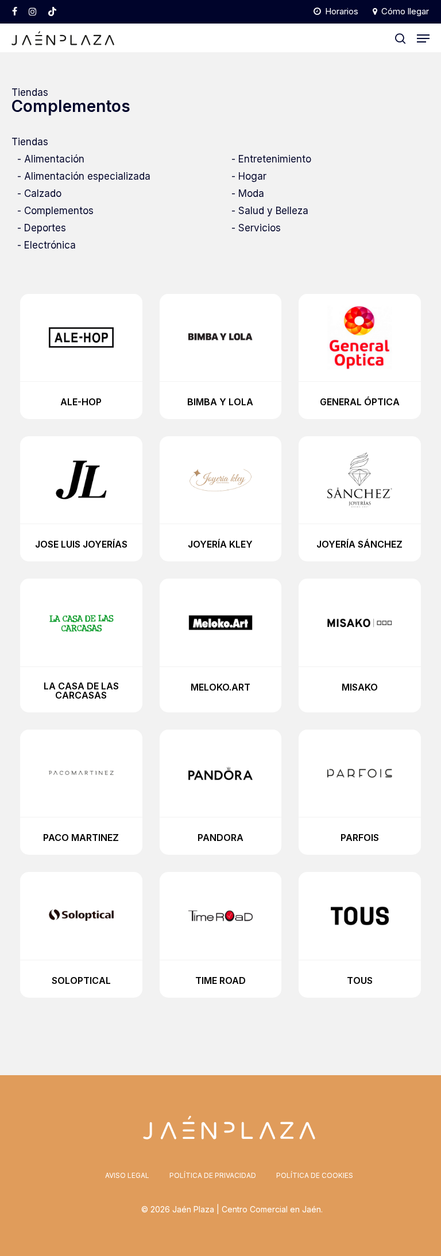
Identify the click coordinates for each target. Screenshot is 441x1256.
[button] (423, 38)
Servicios (259, 228)
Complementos (59, 210)
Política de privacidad (212, 1175)
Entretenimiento (274, 159)
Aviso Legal (127, 1175)
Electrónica (50, 245)
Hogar (252, 176)
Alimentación (54, 159)
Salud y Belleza (273, 210)
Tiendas (29, 92)
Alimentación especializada (87, 176)
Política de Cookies (314, 1175)
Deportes (45, 228)
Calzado (42, 193)
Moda (251, 193)
